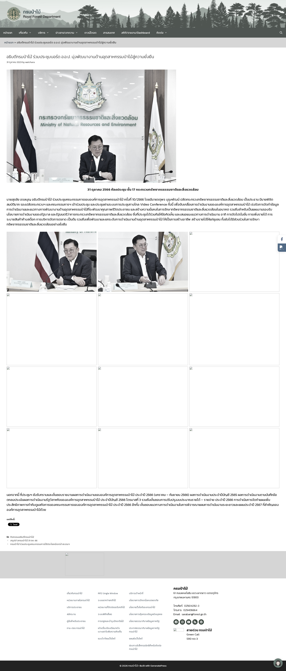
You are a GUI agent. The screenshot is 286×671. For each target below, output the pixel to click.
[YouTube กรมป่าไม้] (188, 622)
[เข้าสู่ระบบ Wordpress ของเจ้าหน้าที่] (201, 622)
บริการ (41, 33)
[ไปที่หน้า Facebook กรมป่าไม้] (282, 239)
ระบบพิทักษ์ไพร (105, 614)
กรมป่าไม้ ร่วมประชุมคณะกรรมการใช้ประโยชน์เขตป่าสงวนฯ (40, 544)
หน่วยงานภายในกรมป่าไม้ (78, 600)
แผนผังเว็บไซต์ (136, 638)
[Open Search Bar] (281, 33)
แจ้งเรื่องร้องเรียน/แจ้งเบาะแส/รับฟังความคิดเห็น (110, 629)
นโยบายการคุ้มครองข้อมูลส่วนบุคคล (145, 614)
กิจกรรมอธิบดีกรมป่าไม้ (22, 537)
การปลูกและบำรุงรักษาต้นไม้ (111, 621)
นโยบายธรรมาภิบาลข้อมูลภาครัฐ (144, 621)
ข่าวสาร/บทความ (65, 33)
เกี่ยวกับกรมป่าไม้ (74, 593)
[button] (282, 247)
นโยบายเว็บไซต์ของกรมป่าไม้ (142, 607)
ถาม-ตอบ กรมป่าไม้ (76, 628)
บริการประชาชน (74, 607)
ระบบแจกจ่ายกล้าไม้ (107, 600)
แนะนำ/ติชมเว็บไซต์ (106, 638)
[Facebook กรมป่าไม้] (176, 622)
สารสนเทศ (109, 33)
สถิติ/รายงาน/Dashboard (135, 33)
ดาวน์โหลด (90, 33)
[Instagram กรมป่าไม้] (182, 622)
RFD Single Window (108, 593)
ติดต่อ (159, 33)
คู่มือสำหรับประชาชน (76, 621)
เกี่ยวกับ (23, 33)
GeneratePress (158, 666)
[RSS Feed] (195, 622)
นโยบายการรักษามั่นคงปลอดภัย (143, 600)
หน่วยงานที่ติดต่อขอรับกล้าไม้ (111, 607)
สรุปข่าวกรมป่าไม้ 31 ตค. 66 (23, 540)
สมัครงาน (71, 614)
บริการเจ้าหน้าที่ (136, 593)
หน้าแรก (7, 33)
